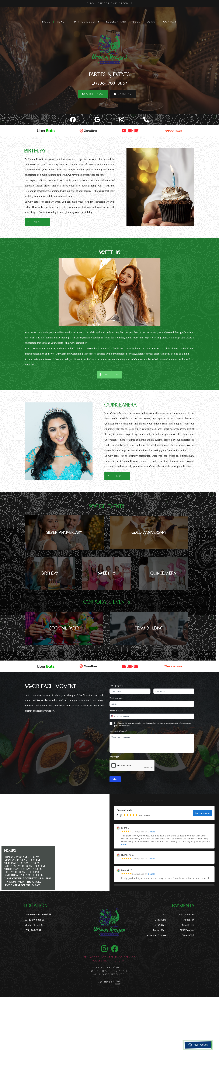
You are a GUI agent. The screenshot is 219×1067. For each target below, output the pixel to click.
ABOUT (152, 21)
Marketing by (105, 981)
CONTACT (170, 21)
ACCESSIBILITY (102, 960)
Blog (137, 21)
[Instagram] (121, 119)
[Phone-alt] (146, 119)
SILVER (64, 532)
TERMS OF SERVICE (122, 957)
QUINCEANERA (163, 573)
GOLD (149, 532)
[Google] (97, 119)
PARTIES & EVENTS (87, 21)
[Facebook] (73, 119)
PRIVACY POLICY (95, 957)
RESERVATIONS (116, 21)
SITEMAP (121, 960)
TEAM (149, 628)
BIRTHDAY (50, 573)
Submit (115, 779)
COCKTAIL (64, 628)
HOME (46, 21)
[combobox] (113, 716)
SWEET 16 (106, 573)
